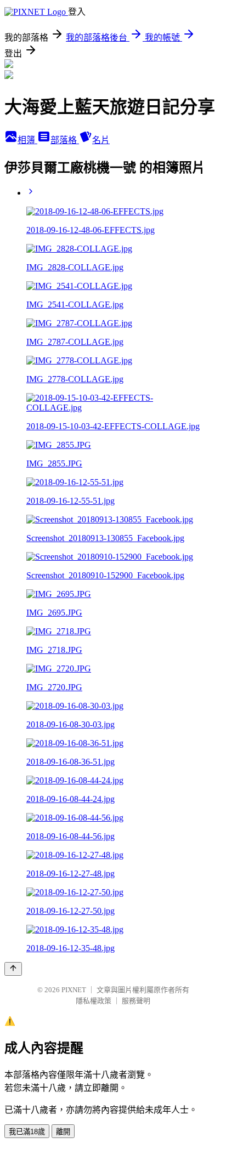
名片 (101, 140)
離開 (63, 1132)
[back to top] (13, 969)
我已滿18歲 (27, 1132)
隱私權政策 (93, 1001)
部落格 (64, 140)
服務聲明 (136, 1001)
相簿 (27, 140)
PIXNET (73, 990)
